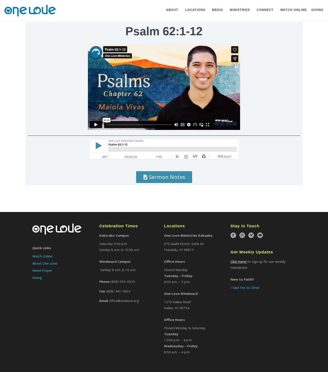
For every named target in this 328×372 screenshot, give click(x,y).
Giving (317, 10)
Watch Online (293, 10)
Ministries (240, 10)
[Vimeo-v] (251, 235)
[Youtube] (260, 235)
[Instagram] (242, 235)
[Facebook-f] (233, 235)
